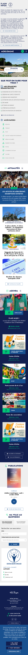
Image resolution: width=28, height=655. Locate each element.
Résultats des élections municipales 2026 (14, 278)
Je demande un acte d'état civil (11, 92)
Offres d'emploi (15, 623)
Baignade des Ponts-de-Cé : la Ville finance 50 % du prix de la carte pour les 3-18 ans (14, 254)
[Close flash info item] (26, 10)
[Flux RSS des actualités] (22, 168)
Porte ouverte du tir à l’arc (14, 386)
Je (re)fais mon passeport (9, 97)
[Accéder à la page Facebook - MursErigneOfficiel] (12, 619)
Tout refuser (14, 648)
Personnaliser (14, 651)
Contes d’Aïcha (14, 356)
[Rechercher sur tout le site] (22, 51)
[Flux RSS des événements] (20, 291)
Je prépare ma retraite (8, 108)
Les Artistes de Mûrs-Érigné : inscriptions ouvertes (14, 193)
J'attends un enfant (8, 105)
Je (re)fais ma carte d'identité (11, 94)
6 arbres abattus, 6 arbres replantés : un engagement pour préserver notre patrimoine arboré (14, 228)
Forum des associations (14, 415)
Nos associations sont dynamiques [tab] (7, 522)
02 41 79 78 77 (15, 603)
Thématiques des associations (10, 537)
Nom (2, 531)
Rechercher (14, 68)
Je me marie (5, 102)
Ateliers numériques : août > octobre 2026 (14, 494)
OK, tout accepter (14, 643)
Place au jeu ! (14, 318)
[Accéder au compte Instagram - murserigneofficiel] (15, 619)
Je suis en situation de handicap (11, 111)
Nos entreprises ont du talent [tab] (21, 522)
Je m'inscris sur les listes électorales (13, 100)
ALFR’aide (6, 569)
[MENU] (26, 51)
